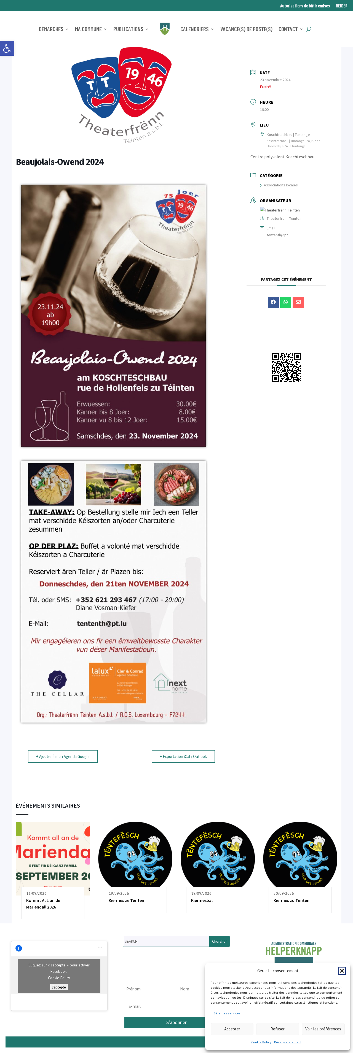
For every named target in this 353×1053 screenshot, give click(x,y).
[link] (7, 48)
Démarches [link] (51, 28)
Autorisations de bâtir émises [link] (305, 6)
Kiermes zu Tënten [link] (291, 900)
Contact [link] (288, 28)
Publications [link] (128, 28)
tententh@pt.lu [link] (279, 234)
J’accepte (59, 986)
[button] (342, 971)
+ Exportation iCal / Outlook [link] (183, 756)
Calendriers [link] (194, 28)
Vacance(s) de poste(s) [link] (246, 28)
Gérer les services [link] (226, 1013)
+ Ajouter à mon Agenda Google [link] (63, 756)
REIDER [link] (341, 6)
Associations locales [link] (281, 185)
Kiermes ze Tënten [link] (126, 900)
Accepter (232, 1028)
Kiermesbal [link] (202, 900)
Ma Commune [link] (88, 28)
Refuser (278, 1028)
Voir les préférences (323, 1028)
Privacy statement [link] (287, 1042)
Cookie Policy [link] (261, 1042)
